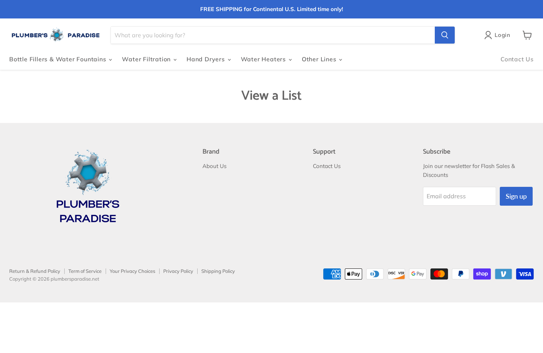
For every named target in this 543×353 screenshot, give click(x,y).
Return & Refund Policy (34, 271)
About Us (214, 165)
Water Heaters (264, 59)
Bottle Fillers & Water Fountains (58, 59)
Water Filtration (147, 59)
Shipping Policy (218, 271)
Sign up (516, 196)
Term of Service (85, 271)
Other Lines (320, 59)
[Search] (445, 35)
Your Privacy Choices (132, 271)
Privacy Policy (178, 271)
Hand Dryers (207, 59)
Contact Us (517, 59)
